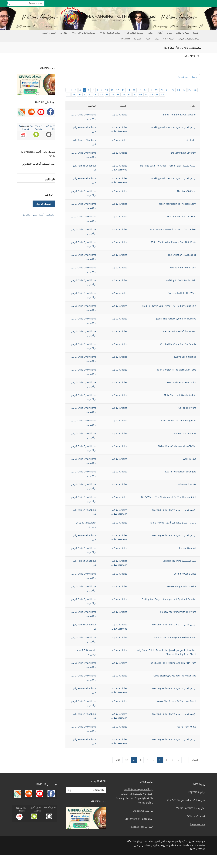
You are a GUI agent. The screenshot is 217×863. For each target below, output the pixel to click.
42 (151, 94)
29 (79, 94)
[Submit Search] (8, 3)
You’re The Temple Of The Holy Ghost (176, 701)
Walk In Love (189, 458)
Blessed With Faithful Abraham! (179, 331)
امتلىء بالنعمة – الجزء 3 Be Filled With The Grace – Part (168, 165)
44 (162, 94)
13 (123, 89)
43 (157, 94)
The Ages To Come (186, 191)
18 (150, 89)
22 (173, 89)
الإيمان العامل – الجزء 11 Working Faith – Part (173, 178)
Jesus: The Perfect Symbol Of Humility (176, 318)
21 (167, 89)
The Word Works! (187, 484)
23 (178, 89)
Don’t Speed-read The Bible (181, 216)
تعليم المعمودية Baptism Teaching (179, 560)
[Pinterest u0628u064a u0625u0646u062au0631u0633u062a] (184, 3)
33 (101, 94)
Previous (183, 77)
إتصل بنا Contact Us (142, 826)
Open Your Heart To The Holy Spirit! (177, 203)
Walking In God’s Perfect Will (181, 280)
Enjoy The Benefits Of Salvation (179, 114)
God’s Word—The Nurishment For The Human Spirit (168, 497)
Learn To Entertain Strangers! (180, 471)
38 (129, 94)
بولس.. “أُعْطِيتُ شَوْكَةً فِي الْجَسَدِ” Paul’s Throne (173, 522)
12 (117, 89)
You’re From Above (186, 726)
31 (90, 94)
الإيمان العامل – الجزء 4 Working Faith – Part (174, 739)
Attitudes (191, 140)
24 (184, 89)
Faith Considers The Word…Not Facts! (176, 369)
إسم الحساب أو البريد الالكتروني (38, 164)
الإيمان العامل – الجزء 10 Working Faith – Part (173, 127)
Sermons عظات (119, 131)
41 (146, 94)
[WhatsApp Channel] (188, 3)
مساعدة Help (197, 824)
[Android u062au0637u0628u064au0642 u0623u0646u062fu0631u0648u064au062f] (179, 3)
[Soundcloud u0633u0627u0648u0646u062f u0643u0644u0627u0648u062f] (202, 3)
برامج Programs (196, 792)
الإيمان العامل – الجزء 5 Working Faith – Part (174, 713)
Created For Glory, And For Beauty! (178, 344)
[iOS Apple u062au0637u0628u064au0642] (174, 3)
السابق (194, 760)
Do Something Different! (183, 152)
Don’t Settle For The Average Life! (178, 420)
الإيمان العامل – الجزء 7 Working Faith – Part (174, 624)
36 (118, 94)
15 (134, 89)
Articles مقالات (119, 114)
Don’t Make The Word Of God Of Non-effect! (173, 229)
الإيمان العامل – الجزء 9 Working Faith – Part (174, 509)
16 (140, 89)
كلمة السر (49, 179)
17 (145, 89)
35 (112, 94)
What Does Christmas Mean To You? (177, 446)
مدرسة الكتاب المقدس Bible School (185, 800)
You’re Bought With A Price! (181, 586)
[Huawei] (170, 3)
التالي (117, 760)
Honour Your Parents (185, 433)
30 (85, 94)
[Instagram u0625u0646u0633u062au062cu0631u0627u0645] (193, 3)
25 (189, 89)
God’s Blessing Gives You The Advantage (174, 675)
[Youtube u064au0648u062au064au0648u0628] (207, 3)
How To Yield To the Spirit (183, 267)
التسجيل (50, 214)
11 (112, 89)
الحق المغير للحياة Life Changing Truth (120, 16)
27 (68, 94)
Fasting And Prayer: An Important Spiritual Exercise (169, 599)
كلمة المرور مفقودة (33, 214)
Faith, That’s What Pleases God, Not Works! (173, 242)
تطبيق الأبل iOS (50, 807)
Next (195, 77)
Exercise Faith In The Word (182, 293)
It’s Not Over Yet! (187, 548)
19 (156, 89)
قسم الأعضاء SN (196, 816)
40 (140, 94)
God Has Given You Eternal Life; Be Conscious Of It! (169, 305)
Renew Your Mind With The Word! (178, 611)
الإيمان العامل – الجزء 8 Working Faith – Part (174, 535)
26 (195, 89)
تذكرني (48, 195)
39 (135, 94)
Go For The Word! (187, 407)
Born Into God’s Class (185, 573)
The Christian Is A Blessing (182, 254)
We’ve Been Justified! (185, 356)
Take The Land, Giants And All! (180, 395)
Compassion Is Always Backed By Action (175, 637)
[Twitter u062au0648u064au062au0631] (198, 3)
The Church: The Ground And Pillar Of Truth (172, 662)
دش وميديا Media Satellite (190, 808)
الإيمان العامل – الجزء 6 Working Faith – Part (174, 688)
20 (162, 89)
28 (73, 94)
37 (123, 94)
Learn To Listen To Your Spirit (181, 382)
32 (96, 94)
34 (107, 94)
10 (106, 89)
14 (128, 89)
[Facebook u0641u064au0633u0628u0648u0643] (211, 3)
